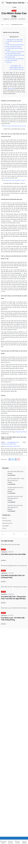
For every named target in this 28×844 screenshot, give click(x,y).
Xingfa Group (10, 88)
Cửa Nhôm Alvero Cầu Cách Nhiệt (13, 554)
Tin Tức (14, 10)
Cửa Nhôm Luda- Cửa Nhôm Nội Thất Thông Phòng (13, 619)
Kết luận (8, 62)
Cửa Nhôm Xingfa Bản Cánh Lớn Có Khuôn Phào (13, 576)
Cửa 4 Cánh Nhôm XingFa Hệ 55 (15, 471)
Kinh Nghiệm (5, 525)
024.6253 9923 (8, 446)
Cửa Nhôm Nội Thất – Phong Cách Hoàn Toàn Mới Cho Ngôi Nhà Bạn (13, 597)
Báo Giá (4, 518)
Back (15, 7)
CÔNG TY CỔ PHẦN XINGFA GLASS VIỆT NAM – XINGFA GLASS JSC (17, 67)
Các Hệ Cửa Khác (6, 520)
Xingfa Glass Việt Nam (21, 431)
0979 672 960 (16, 446)
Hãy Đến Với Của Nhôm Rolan (14, 39)
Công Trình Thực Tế (7, 523)
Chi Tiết (3, 560)
